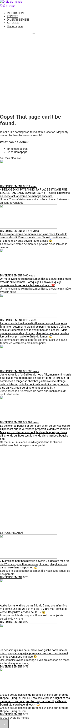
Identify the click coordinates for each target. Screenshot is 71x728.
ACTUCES (13, 23)
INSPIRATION (15, 13)
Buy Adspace (15, 26)
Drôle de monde (7, 6)
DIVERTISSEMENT (18, 19)
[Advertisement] (35, 74)
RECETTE (12, 16)
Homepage (20, 152)
